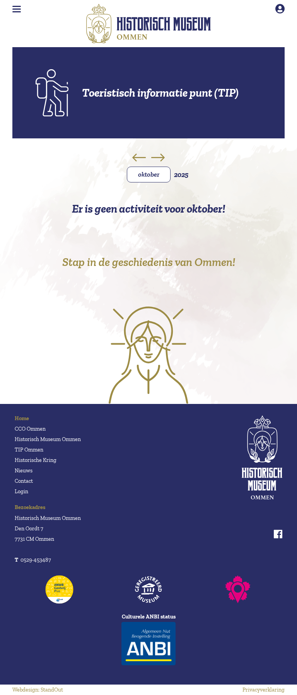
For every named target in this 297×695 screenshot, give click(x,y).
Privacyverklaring (263, 689)
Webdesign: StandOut (37, 689)
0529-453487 (33, 560)
